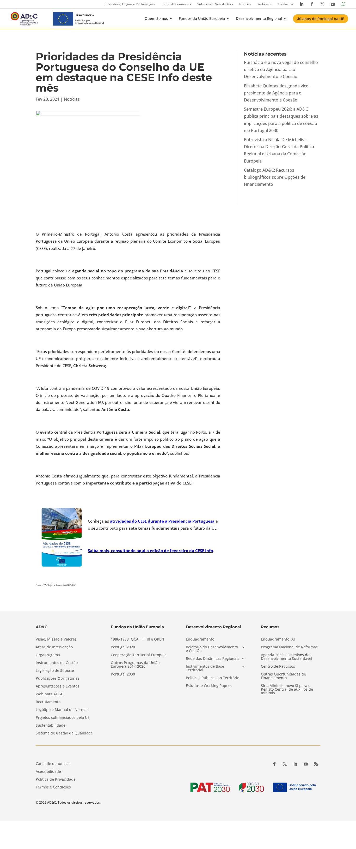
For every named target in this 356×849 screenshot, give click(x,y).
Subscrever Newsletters (215, 4)
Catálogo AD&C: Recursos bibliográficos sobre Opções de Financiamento (274, 177)
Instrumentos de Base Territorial (205, 668)
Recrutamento (48, 702)
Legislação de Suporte (55, 671)
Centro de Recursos (278, 667)
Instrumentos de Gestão (57, 663)
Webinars (264, 4)
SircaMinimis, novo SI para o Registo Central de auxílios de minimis (287, 689)
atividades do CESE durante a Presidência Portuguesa (162, 521)
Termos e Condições (53, 787)
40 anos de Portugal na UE (320, 18)
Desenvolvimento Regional (259, 18)
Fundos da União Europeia (202, 18)
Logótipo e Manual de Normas (62, 710)
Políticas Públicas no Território (212, 678)
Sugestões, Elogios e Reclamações (130, 4)
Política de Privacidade (56, 780)
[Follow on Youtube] (306, 764)
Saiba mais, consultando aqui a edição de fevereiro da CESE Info (150, 550)
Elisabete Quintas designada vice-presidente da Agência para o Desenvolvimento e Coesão (277, 93)
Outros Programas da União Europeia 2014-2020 (135, 665)
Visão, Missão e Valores (56, 639)
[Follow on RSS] (316, 764)
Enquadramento (200, 639)
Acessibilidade (48, 772)
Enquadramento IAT (278, 639)
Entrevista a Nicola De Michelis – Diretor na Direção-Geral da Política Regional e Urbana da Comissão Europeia (279, 150)
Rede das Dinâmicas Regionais (212, 659)
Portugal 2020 (123, 647)
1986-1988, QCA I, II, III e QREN (137, 639)
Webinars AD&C (49, 694)
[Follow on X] (285, 764)
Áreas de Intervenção (54, 647)
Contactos (285, 4)
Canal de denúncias (176, 4)
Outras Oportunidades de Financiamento (283, 676)
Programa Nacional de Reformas (289, 647)
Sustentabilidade (50, 726)
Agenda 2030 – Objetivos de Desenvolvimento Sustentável (286, 657)
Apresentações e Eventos (57, 686)
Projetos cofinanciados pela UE (63, 718)
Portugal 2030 (123, 674)
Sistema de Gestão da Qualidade (64, 733)
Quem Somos (156, 18)
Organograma (48, 655)
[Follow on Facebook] (274, 764)
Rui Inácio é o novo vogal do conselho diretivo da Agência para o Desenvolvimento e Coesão (281, 69)
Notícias (245, 4)
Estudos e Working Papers (209, 686)
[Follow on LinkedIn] (295, 764)
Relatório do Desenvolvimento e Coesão (212, 649)
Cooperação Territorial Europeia (139, 655)
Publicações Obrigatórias (57, 679)
